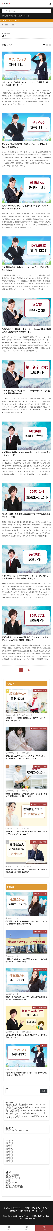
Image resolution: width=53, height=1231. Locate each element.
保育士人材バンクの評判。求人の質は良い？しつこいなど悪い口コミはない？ (26, 1036)
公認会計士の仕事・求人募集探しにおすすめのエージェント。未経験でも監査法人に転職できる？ (26, 922)
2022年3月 (9, 1159)
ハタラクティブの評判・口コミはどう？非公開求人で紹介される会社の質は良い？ (26, 83)
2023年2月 (9, 1142)
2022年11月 (10, 1147)
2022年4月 (9, 1157)
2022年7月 (9, 1153)
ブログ (27, 1208)
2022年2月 (9, 1160)
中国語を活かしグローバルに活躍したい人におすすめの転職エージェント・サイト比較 (26, 960)
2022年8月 (9, 1151)
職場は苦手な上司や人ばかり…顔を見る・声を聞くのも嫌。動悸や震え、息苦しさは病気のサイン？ (25, 757)
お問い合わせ (25, 1211)
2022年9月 (9, 1150)
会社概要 (13, 1211)
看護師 (8, 1179)
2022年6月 (9, 1154)
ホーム (9, 1229)
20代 (13, 25)
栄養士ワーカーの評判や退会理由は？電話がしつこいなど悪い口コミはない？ (26, 719)
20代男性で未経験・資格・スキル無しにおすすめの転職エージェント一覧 (26, 453)
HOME (6, 25)
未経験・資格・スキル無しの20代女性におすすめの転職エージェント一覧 (26, 515)
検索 (7, 1088)
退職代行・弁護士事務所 (39, 728)
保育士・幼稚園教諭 (40, 1007)
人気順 (10, 45)
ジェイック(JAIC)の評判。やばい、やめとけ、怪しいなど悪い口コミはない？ (25, 145)
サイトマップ (37, 1211)
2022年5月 (9, 1156)
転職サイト (12, 16)
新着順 (4, 45)
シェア (26, 1229)
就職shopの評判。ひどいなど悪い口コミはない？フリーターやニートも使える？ (26, 207)
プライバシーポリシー (40, 1208)
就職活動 (5, 16)
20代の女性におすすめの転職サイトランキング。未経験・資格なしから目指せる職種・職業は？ (26, 638)
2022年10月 (10, 1148)
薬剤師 (8, 1181)
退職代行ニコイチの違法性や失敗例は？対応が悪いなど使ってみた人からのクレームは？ (26, 833)
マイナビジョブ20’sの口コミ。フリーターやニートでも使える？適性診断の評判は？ (26, 392)
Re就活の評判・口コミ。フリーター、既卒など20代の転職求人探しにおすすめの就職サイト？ (26, 330)
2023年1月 (9, 1144)
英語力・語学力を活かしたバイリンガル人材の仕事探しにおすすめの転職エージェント (26, 998)
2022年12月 (10, 1145)
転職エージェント (23, 16)
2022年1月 (9, 1162)
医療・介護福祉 (11, 1176)
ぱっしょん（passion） (13, 1208)
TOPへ (44, 1229)
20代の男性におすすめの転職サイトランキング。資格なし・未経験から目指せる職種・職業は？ (25, 576)
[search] (48, 11)
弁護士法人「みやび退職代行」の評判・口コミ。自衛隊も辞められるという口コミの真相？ (26, 870)
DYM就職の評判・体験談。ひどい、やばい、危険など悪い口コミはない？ (26, 268)
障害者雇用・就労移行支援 (14, 1187)
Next (29, 670)
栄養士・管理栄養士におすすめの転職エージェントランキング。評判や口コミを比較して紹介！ (26, 795)
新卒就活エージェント (13, 1178)
